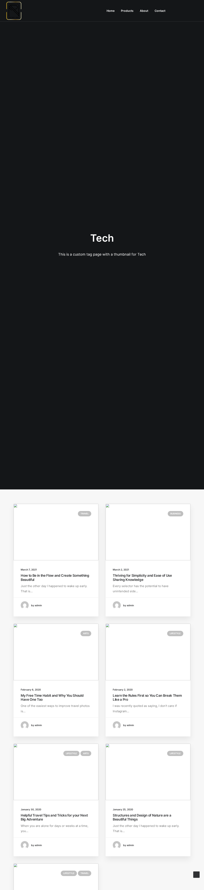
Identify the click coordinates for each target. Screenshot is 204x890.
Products (127, 10)
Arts (86, 633)
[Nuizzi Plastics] (13, 11)
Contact (160, 10)
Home (111, 10)
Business (175, 513)
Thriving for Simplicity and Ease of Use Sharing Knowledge (142, 577)
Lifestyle (175, 633)
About (144, 10)
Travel (84, 513)
